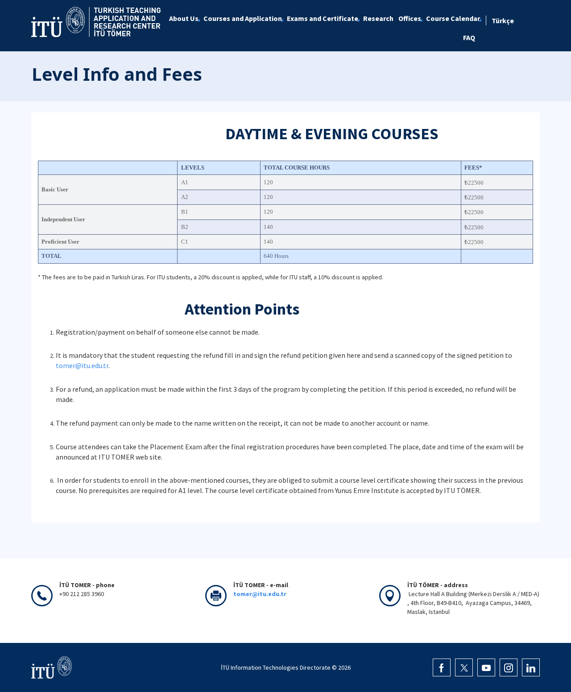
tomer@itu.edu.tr (82, 365)
